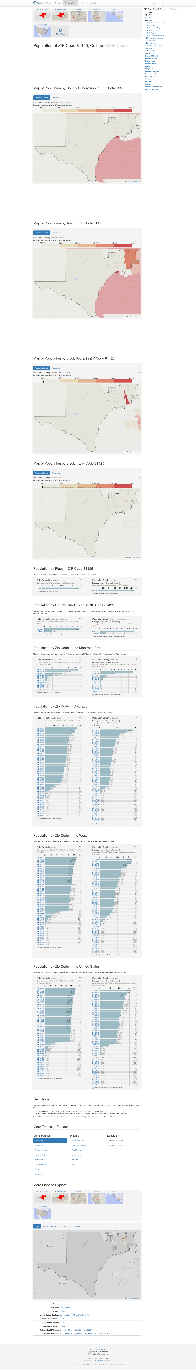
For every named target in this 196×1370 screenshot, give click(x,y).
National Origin (40, 1164)
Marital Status (40, 1159)
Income (83, 3)
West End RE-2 (83, 1315)
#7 (140, 477)
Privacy (103, 1349)
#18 (135, 846)
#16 (135, 717)
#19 (80, 977)
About (92, 1349)
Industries (75, 1159)
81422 (78, 1330)
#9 (81, 580)
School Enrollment (115, 1145)
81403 (67, 1330)
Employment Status (79, 1145)
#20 (135, 977)
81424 (84, 1330)
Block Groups (75, 1226)
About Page (111, 1117)
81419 (84, 1334)
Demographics (70, 3)
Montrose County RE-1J (68, 1315)
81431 (105, 1334)
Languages (39, 1174)
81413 (67, 1334)
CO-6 (62, 1322)
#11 (80, 618)
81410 (62, 1334)
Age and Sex (39, 1145)
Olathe (62, 1311)
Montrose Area (65, 1307)
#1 (140, 102)
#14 (135, 659)
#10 (135, 580)
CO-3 (62, 1319)
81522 (111, 1334)
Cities (37, 1226)
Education (94, 3)
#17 (80, 846)
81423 (89, 1334)
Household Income (78, 1140)
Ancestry (38, 1169)
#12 (135, 618)
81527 (89, 1330)
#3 (140, 237)
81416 (73, 1330)
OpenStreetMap (98, 1360)
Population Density (41, 98)
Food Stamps (77, 1150)
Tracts (65, 1226)
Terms (97, 1349)
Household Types (41, 1155)
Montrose (63, 1304)
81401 (62, 1330)
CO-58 (62, 1326)
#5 (140, 372)
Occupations (76, 1155)
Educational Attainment (117, 1140)
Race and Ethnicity (41, 1150)
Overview (58, 3)
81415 (73, 1334)
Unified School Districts (51, 1226)
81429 (95, 1334)
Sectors (74, 1164)
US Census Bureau (102, 1358)
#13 (80, 659)
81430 (100, 1334)
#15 (80, 717)
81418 (78, 1334)
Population (56, 98)
